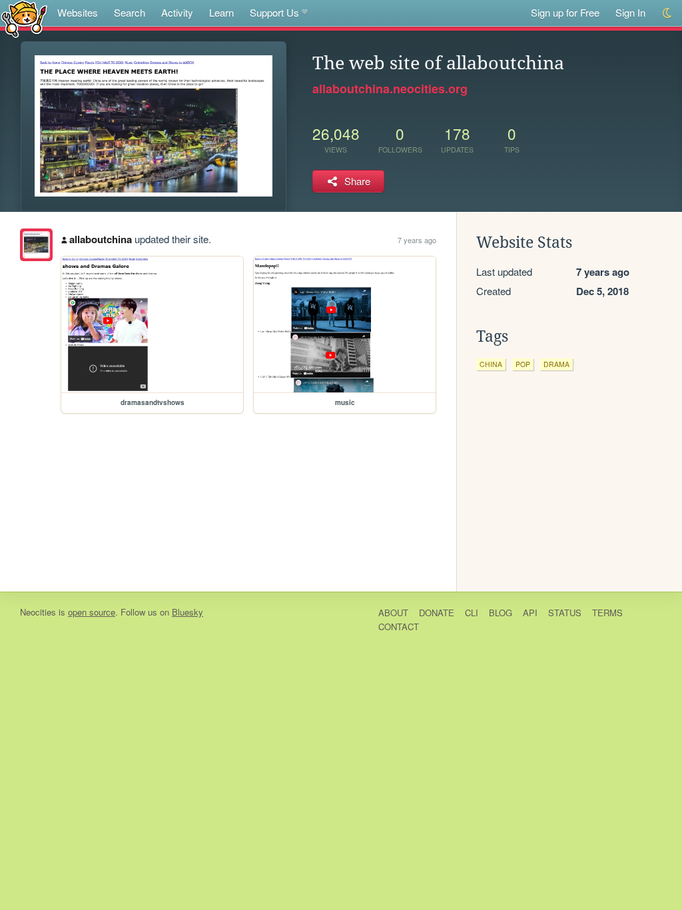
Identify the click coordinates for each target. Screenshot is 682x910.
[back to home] (24, 18)
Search (129, 12)
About (393, 612)
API (530, 612)
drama (556, 364)
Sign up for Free (565, 12)
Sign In (630, 12)
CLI (471, 612)
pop (522, 364)
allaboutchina (100, 239)
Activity (177, 12)
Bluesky (187, 612)
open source (91, 612)
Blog (500, 612)
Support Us (274, 12)
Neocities (38, 612)
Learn (221, 12)
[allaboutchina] (36, 244)
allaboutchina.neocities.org (390, 88)
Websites (77, 12)
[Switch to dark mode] (667, 13)
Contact (398, 626)
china (491, 364)
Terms (607, 612)
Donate (436, 612)
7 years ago (417, 239)
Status (564, 612)
